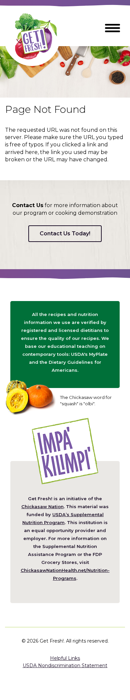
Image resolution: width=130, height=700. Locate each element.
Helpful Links (65, 658)
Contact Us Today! (65, 233)
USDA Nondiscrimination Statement (65, 665)
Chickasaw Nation (42, 506)
